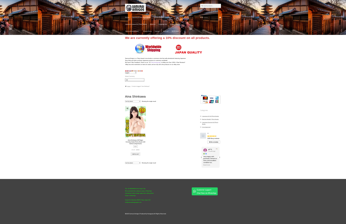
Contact (157, 31)
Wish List (166, 31)
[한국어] (137, 71)
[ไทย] (140, 71)
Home (127, 17)
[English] (129, 71)
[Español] (139, 71)
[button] (219, 157)
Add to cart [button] (135, 154)
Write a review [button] (213, 142)
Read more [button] (206, 165)
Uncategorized (206, 127)
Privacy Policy (147, 31)
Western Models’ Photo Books (163, 17)
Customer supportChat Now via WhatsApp (206, 191)
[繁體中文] (127, 71)
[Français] (131, 71)
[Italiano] (135, 71)
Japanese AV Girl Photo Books (141, 17)
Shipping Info (163, 24)
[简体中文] (126, 71)
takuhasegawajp (156, 62)
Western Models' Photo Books (210, 119)
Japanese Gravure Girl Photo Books (136, 24)
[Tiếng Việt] (142, 71)
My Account (175, 31)
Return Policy (174, 24)
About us (152, 24)
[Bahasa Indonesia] (134, 71)
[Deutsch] (132, 71)
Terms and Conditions (132, 31)
